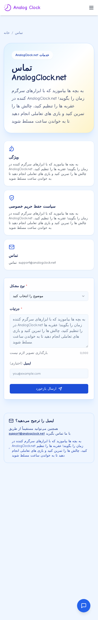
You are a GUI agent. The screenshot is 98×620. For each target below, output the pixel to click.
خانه (7, 33)
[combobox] (49, 296)
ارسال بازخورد (46, 389)
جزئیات (16, 309)
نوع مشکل (18, 286)
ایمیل (20, 363)
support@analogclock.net (27, 433)
